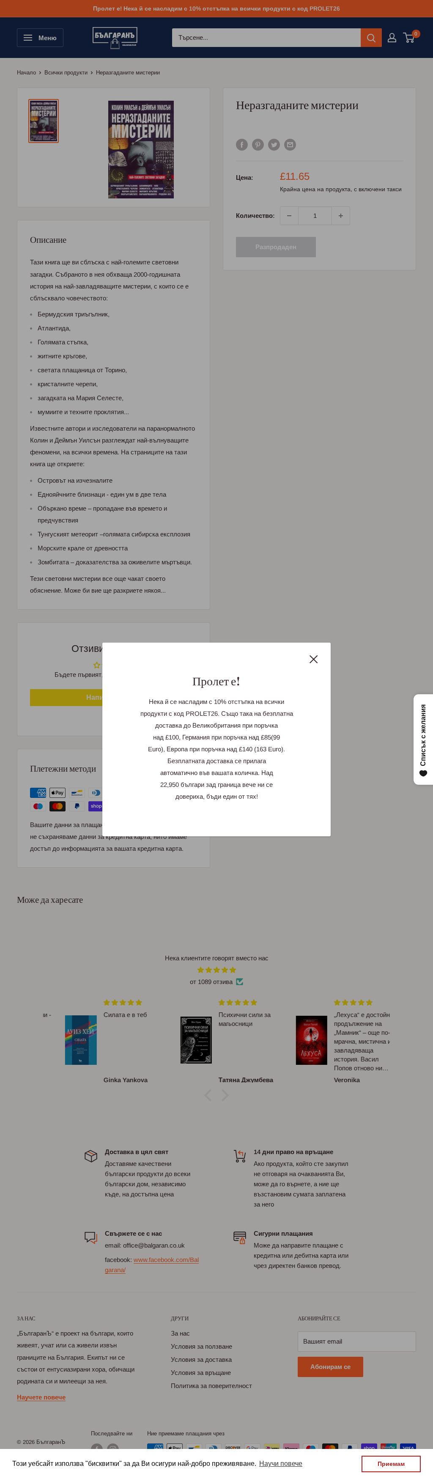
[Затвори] (314, 659)
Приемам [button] (391, 1463)
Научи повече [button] (280, 1463)
